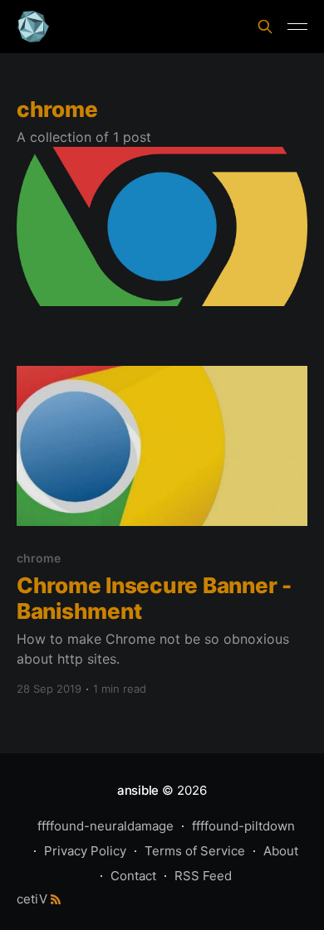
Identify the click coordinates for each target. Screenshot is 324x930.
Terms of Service (195, 851)
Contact (133, 876)
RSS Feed (203, 876)
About (280, 851)
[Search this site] (265, 26)
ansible (138, 790)
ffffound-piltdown (243, 826)
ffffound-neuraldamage (105, 826)
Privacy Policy (85, 851)
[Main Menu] (297, 26)
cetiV (32, 899)
